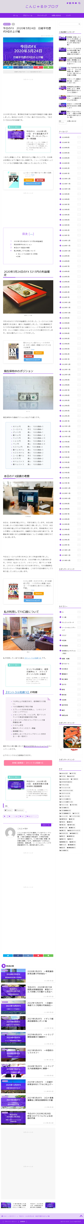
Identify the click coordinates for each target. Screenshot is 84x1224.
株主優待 (71, 679)
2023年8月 (70, 323)
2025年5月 (70, 215)
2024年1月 (70, 297)
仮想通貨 (70, 646)
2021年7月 (70, 452)
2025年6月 (70, 209)
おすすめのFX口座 (66, 782)
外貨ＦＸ (64, 827)
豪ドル (63, 844)
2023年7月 (70, 328)
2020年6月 (71, 519)
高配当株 (70, 715)
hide (31, 234)
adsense (64, 773)
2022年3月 (70, 411)
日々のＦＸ (7, 24)
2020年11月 (70, 493)
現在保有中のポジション (23, 244)
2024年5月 (70, 277)
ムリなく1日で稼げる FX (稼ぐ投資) (37, 173)
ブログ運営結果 (66, 813)
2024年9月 (70, 256)
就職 (72, 827)
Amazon (29, 180)
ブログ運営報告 (66, 810)
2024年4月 (70, 282)
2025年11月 (70, 184)
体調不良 (64, 819)
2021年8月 (70, 447)
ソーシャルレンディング (70, 629)
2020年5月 (71, 524)
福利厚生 (71, 836)
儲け (72, 819)
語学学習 (70, 705)
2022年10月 (71, 375)
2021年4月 (70, 467)
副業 (70, 822)
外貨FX (22, 816)
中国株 (70, 640)
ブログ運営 (65, 807)
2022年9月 (71, 380)
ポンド (76, 813)
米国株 (70, 700)
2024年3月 (70, 287)
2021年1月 (70, 483)
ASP (73, 773)
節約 (71, 839)
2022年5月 (70, 400)
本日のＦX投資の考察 (22, 248)
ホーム (15, 15)
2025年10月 (70, 189)
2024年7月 (70, 266)
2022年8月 (70, 385)
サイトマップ (42, 15)
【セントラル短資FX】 (33, 658)
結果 (73, 842)
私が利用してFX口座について (25, 251)
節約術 (71, 695)
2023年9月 (70, 318)
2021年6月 (70, 457)
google (71, 776)
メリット (64, 816)
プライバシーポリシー (11, 1221)
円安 (63, 822)
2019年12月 (71, 550)
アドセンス (65, 785)
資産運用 (72, 844)
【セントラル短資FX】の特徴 (27, 254)
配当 (63, 847)
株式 (63, 836)
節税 (71, 689)
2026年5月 (70, 153)
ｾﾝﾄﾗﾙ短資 (64, 850)
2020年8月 (71, 509)
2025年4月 (70, 220)
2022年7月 (70, 390)
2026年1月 (70, 173)
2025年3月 (70, 225)
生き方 (71, 684)
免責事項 (22, 1221)
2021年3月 (70, 473)
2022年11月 (70, 369)
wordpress (65, 779)
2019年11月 (71, 555)
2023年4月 (70, 344)
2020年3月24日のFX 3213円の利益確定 (28, 241)
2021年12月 (71, 426)
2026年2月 (70, 168)
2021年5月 (70, 462)
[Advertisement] (28, 95)
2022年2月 (70, 416)
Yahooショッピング (33, 184)
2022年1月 (70, 421)
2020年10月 (70, 498)
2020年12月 (70, 488)
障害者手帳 (71, 847)
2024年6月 (70, 271)
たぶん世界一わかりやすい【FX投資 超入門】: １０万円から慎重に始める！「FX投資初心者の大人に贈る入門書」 (37, 584)
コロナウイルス (65, 793)
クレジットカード (70, 622)
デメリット (64, 804)
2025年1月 (70, 235)
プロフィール (27, 15)
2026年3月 (70, 163)
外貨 (63, 824)
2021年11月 (71, 431)
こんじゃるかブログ (42, 6)
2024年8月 (70, 261)
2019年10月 (70, 560)
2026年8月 (70, 137)
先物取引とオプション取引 (70, 652)
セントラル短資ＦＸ (67, 802)
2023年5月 (70, 338)
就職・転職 (71, 659)
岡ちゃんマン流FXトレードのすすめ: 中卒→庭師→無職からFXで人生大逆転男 (37, 345)
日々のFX (64, 833)
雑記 (70, 710)
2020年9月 (71, 504)
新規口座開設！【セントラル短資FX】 (28, 763)
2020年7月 (71, 514)
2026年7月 (70, 142)
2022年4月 (70, 406)
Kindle (28, 353)
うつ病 (71, 617)
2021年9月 (70, 442)
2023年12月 (70, 302)
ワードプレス (75, 816)
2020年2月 (71, 540)
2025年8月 (70, 199)
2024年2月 (70, 292)
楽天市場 (40, 180)
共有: (19, 256)
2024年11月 (70, 246)
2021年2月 (70, 478)
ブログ (71, 635)
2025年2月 (70, 230)
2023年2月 (70, 354)
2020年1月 (71, 545)
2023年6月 (70, 333)
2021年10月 (70, 436)
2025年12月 (70, 179)
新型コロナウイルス (32, 816)
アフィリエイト (65, 787)
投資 (63, 830)
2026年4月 (70, 158)
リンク (68, 15)
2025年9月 (70, 194)
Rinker (33, 174)
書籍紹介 (70, 674)
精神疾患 (64, 842)
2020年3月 (71, 535)
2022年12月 (70, 364)
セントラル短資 (13, 816)
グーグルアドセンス (67, 790)
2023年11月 (70, 307)
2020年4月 (70, 529)
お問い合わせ (56, 15)
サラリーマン (65, 796)
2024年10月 (70, 251)
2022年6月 (70, 395)
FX (6, 816)
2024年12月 (70, 240)
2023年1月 (70, 359)
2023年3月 (70, 349)
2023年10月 (70, 313)
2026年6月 (70, 148)
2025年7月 (70, 204)
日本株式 (71, 669)
